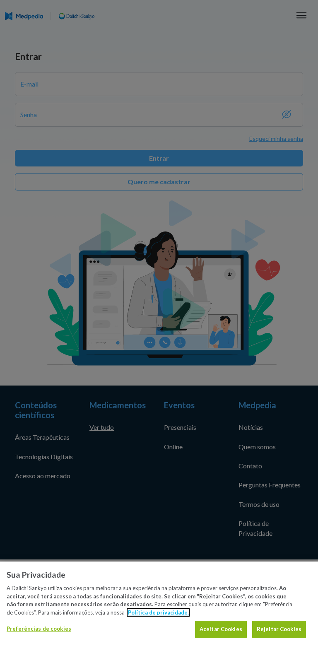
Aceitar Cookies (221, 629)
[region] (159, 604)
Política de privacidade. (158, 612)
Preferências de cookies (39, 628)
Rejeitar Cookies (279, 629)
